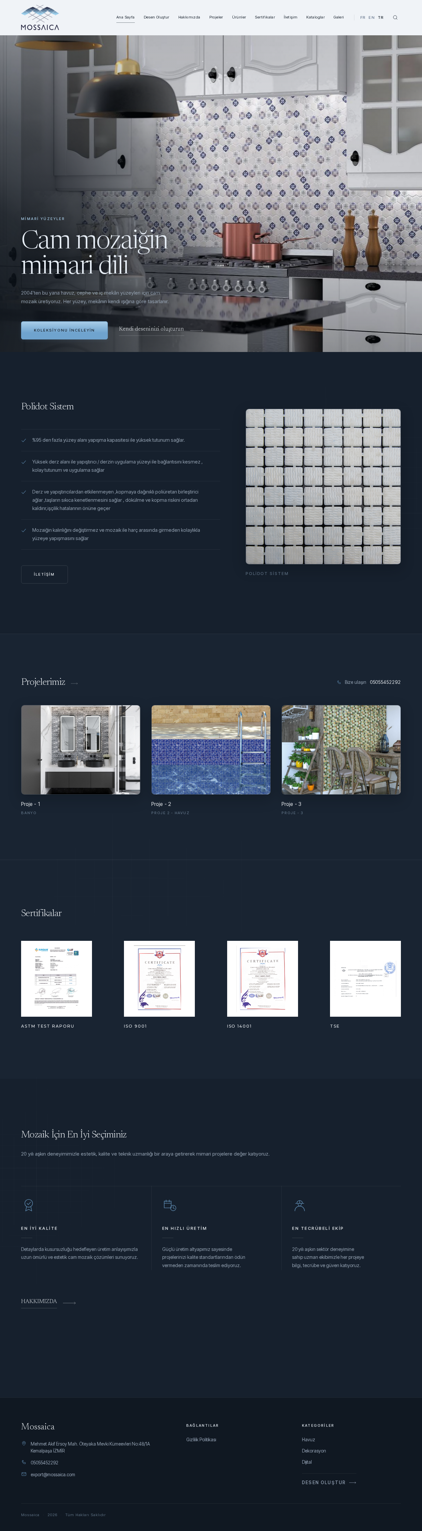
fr (363, 17)
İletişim (290, 17)
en (372, 17)
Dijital (307, 1462)
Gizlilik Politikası (201, 1439)
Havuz (308, 1439)
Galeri (339, 17)
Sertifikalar (265, 17)
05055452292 (44, 1462)
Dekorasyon (314, 1450)
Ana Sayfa (125, 17)
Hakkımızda (189, 17)
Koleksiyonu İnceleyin (64, 330)
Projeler (216, 17)
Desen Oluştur (156, 17)
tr (381, 17)
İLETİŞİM (44, 574)
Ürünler (239, 17)
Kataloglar (315, 17)
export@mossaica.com (53, 1474)
